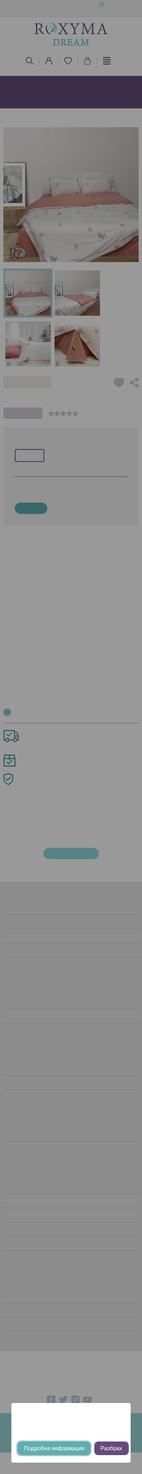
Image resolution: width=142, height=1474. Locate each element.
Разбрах (111, 1448)
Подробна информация (54, 1448)
